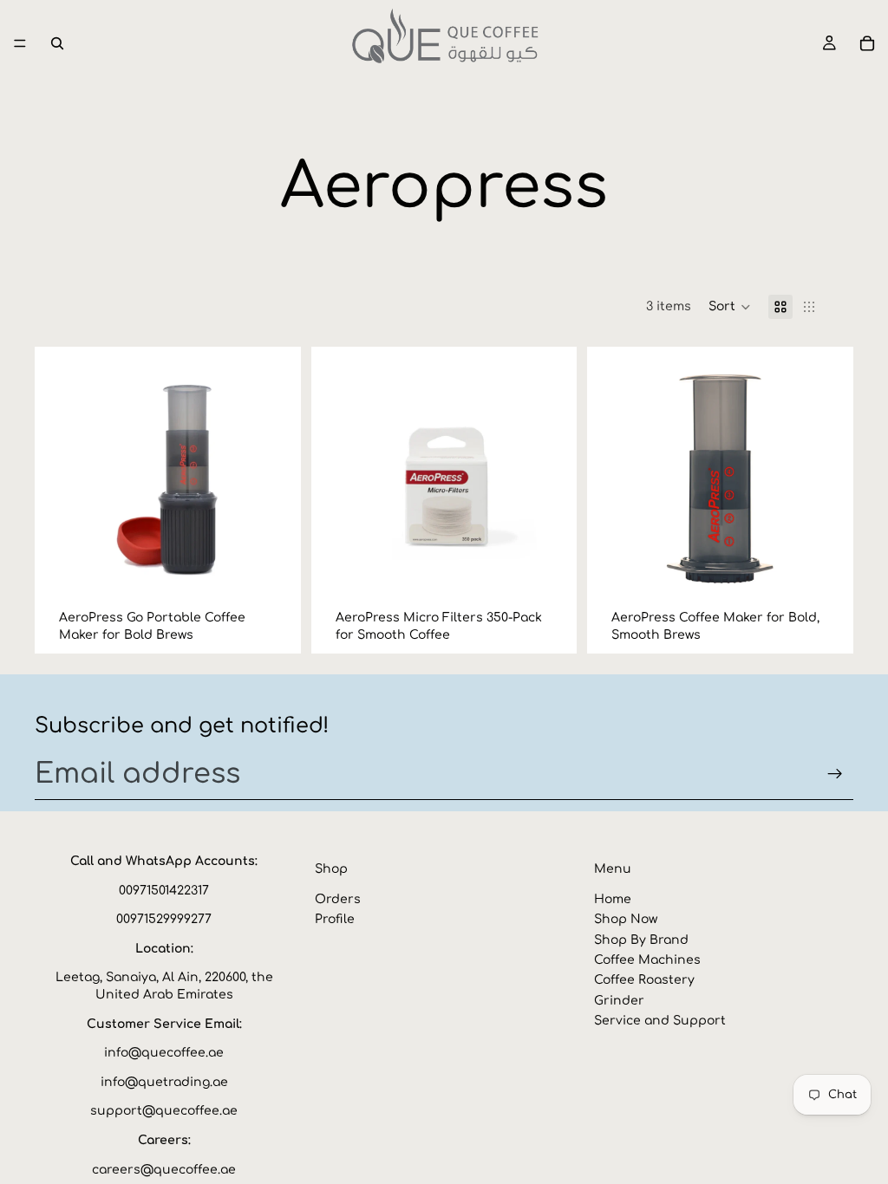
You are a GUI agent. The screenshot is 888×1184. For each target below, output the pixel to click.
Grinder (619, 1000)
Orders (338, 899)
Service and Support (660, 1020)
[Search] (57, 43)
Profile (335, 919)
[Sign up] (835, 774)
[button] (729, 307)
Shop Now (625, 919)
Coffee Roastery (644, 979)
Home (612, 899)
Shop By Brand (641, 939)
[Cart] (867, 43)
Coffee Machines (647, 959)
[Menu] (20, 43)
